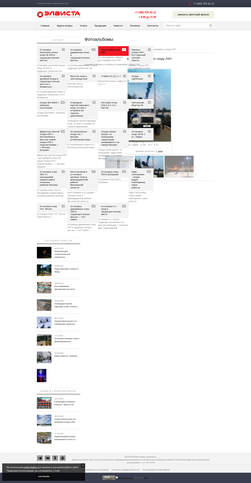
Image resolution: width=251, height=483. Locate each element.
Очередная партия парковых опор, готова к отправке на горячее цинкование (79, 109)
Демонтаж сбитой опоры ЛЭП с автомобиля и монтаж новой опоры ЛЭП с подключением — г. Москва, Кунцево (49, 140)
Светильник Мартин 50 (138, 104)
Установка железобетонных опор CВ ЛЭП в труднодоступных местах (49, 55)
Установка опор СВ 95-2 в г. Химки (138, 134)
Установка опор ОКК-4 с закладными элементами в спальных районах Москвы (49, 178)
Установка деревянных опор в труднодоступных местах (80, 55)
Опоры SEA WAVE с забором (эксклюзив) (49, 105)
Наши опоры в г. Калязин (65, 356)
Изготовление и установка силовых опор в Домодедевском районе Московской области (79, 179)
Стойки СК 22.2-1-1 (111, 76)
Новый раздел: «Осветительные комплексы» (62, 254)
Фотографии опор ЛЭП (110, 51)
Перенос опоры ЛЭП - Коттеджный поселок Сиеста (138, 55)
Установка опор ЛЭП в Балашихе (110, 173)
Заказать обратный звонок (193, 14)
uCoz (146, 477)
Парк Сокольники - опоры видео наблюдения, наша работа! (139, 179)
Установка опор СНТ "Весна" (48, 207)
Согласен (43, 476)
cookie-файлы (30, 467)
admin (160, 151)
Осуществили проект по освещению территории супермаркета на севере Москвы (110, 138)
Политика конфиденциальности (126, 469)
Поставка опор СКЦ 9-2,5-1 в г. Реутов (109, 105)
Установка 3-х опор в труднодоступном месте (111, 210)
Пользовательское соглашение (95, 469)
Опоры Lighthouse (137, 77)
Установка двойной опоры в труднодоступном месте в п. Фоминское (49, 81)
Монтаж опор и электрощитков (78, 77)
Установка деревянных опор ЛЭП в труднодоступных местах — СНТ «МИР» (80, 213)
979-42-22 (203, 4)
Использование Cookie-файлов (156, 469)
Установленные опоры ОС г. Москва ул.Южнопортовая (80, 135)
